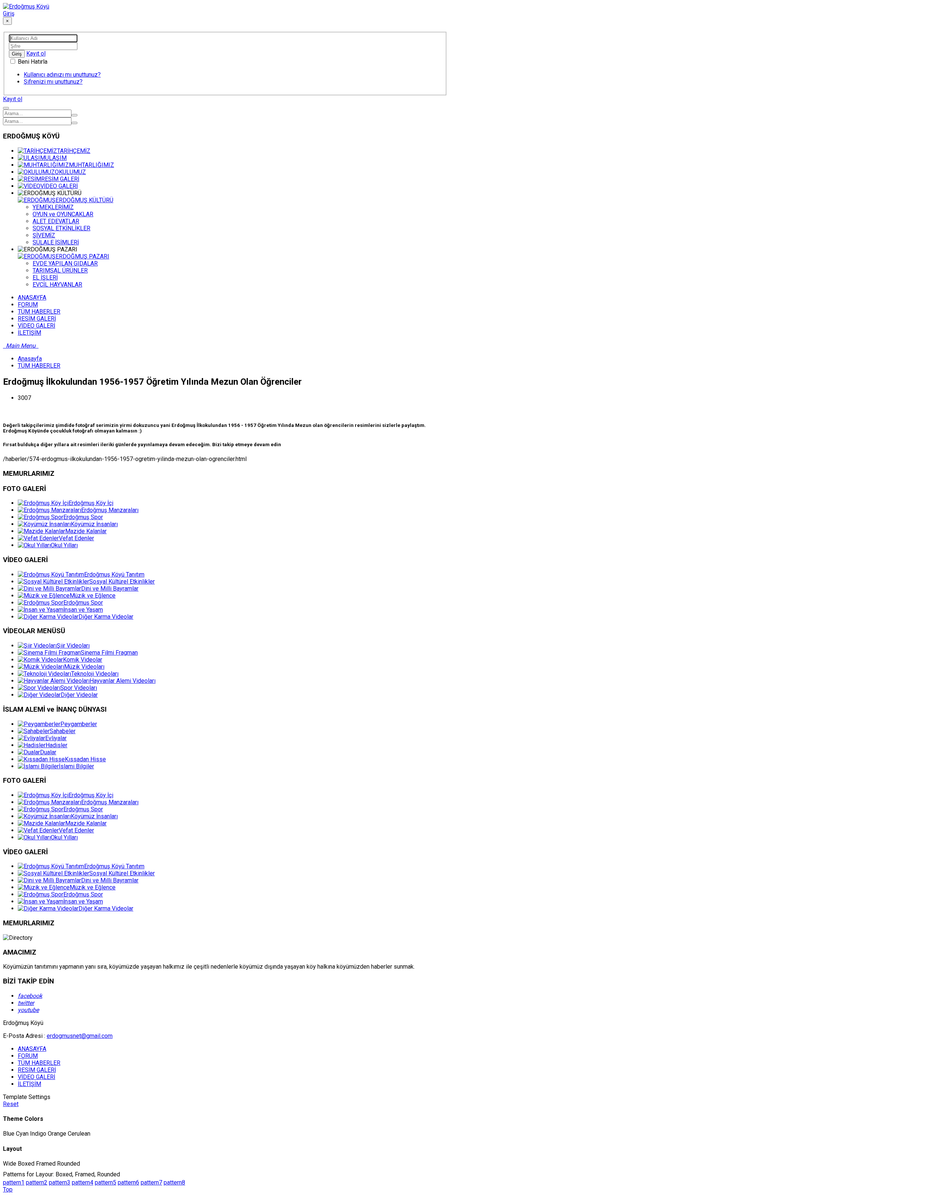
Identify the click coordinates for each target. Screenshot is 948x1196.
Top (8, 1189)
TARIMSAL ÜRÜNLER (60, 270)
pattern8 (174, 1182)
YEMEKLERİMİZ (53, 207)
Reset (11, 1104)
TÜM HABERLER (39, 365)
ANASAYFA (32, 1048)
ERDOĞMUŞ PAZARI (82, 256)
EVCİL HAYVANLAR (57, 284)
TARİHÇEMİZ (73, 150)
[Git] (74, 115)
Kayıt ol (36, 53)
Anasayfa (30, 358)
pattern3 (59, 1182)
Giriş (8, 13)
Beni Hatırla (31, 61)
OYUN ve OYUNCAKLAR (63, 214)
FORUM (28, 1055)
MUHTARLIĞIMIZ (91, 164)
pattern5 (105, 1182)
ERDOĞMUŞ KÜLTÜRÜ (84, 200)
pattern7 (151, 1182)
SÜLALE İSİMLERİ (56, 242)
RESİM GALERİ (60, 179)
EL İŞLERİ (45, 277)
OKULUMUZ (70, 172)
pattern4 (82, 1182)
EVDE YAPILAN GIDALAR (65, 263)
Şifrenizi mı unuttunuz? (53, 81)
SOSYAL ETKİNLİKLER (61, 228)
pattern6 (128, 1182)
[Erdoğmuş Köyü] (26, 6)
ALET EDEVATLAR (56, 221)
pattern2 (36, 1182)
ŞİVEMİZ (44, 235)
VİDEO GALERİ (59, 186)
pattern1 (13, 1182)
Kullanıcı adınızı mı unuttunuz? (62, 74)
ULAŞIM (56, 157)
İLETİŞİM (29, 1084)
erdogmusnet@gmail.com (80, 1035)
